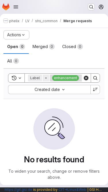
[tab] (16, 46)
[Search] (95, 78)
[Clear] (86, 78)
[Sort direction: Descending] (95, 89)
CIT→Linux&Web (72, 189)
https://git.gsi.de (18, 189)
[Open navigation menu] (15, 7)
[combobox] (49, 89)
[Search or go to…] (91, 6)
